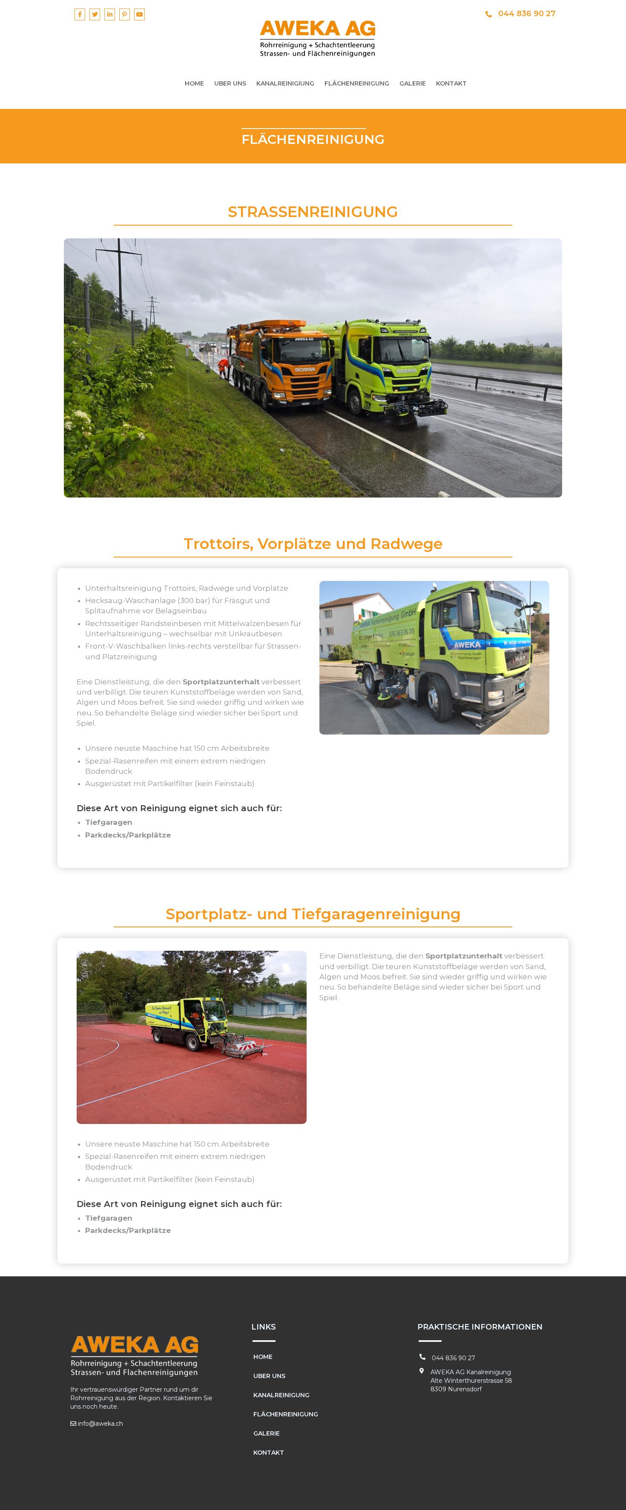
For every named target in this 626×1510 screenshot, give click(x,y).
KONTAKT (451, 83)
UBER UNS (230, 83)
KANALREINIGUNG (281, 1395)
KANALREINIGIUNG (285, 83)
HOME (194, 83)
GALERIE (412, 83)
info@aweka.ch (100, 1423)
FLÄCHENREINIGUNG (356, 83)
